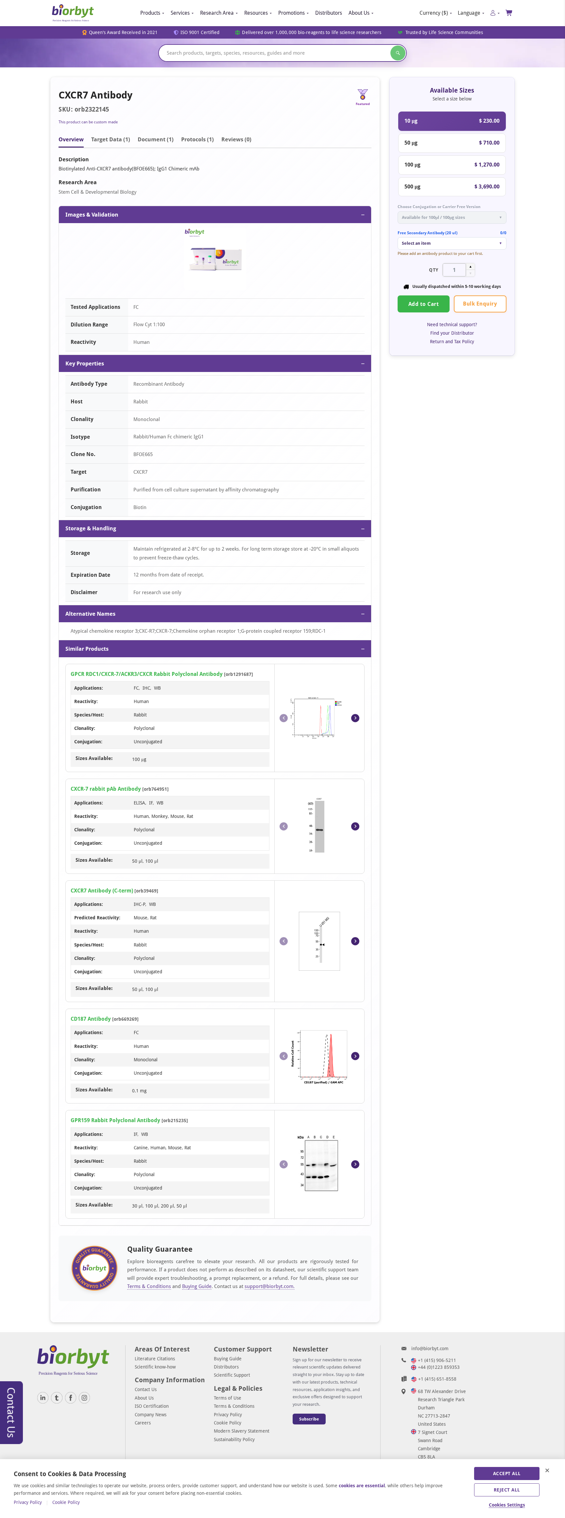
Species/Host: (89, 714)
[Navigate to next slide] (355, 718)
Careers (143, 1422)
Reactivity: (86, 701)
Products (150, 13)
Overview (71, 139)
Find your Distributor (452, 333)
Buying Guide (197, 1286)
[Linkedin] (42, 1397)
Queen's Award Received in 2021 (123, 32)
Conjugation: (88, 741)
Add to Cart (423, 304)
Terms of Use (227, 1398)
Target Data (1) (110, 139)
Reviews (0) (236, 139)
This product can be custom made (88, 122)
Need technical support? (452, 324)
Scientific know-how (155, 1366)
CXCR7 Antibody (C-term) (102, 891)
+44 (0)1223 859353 (439, 1367)
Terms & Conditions (149, 1286)
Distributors (328, 13)
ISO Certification (152, 1406)
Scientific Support (232, 1375)
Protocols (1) (197, 139)
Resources (256, 13)
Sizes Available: (94, 758)
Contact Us (146, 1389)
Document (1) (156, 139)
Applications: (88, 688)
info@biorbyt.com (430, 1348)
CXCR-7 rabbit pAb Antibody (106, 789)
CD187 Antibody (91, 1019)
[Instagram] (84, 1397)
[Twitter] (56, 1397)
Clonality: (84, 728)
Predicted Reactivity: (97, 917)
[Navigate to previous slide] (284, 718)
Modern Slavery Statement (241, 1431)
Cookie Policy (227, 1422)
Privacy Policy (228, 1414)
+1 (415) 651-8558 (437, 1379)
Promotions (291, 13)
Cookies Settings (507, 1505)
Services (180, 13)
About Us (359, 13)
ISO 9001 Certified (200, 32)
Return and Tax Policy (452, 341)
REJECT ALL (507, 1489)
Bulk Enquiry (480, 303)
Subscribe (309, 1419)
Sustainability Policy (234, 1439)
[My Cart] (509, 13)
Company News (150, 1414)
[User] (495, 13)
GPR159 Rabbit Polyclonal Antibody (115, 1120)
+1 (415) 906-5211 (437, 1360)
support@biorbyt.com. (270, 1286)
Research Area (217, 13)
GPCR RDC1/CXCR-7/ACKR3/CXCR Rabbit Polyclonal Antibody (147, 674)
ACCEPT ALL (507, 1473)
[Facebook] (70, 1397)
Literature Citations (155, 1358)
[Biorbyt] (73, 13)
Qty (433, 269)
